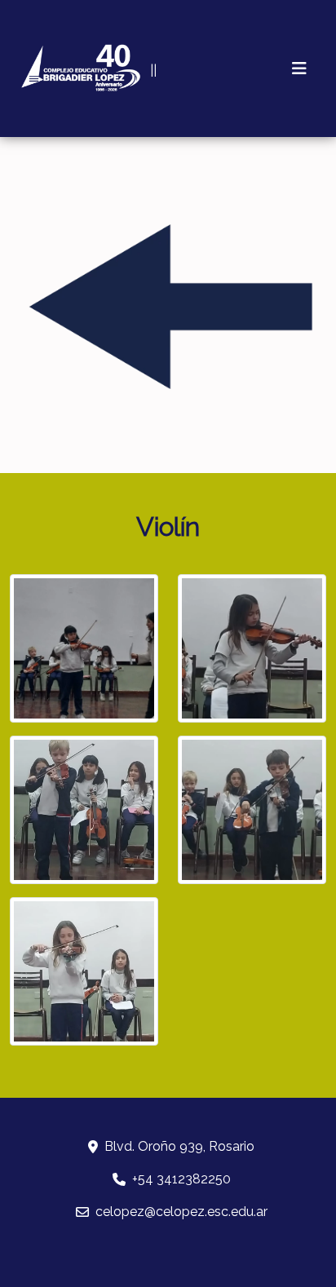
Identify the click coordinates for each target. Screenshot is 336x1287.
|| (153, 70)
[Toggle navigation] (299, 68)
